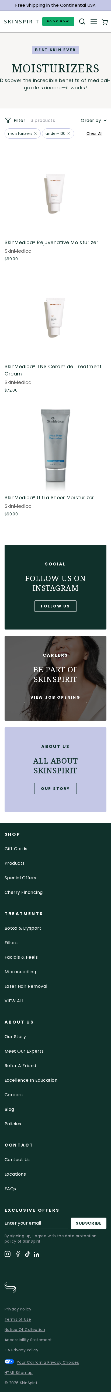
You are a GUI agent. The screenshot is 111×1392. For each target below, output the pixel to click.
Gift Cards (16, 849)
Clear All (94, 133)
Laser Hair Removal (26, 986)
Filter (19, 120)
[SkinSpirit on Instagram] (8, 1255)
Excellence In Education (31, 1080)
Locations (15, 1174)
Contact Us (17, 1160)
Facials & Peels (21, 957)
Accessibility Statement (28, 1339)
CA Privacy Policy (21, 1350)
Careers (14, 1095)
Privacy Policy (18, 1309)
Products (15, 863)
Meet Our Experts (24, 1051)
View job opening (55, 697)
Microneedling (20, 972)
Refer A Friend (20, 1066)
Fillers (11, 943)
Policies (13, 1124)
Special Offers (20, 878)
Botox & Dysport (23, 928)
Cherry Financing (24, 892)
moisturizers (20, 133)
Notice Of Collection (25, 1329)
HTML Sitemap (19, 1372)
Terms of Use (18, 1319)
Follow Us (55, 606)
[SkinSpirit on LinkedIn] (36, 1255)
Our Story (55, 788)
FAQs (10, 1189)
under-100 (56, 133)
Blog (9, 1109)
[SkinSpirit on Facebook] (18, 1254)
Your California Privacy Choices (48, 1362)
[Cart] (104, 21)
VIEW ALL (14, 1001)
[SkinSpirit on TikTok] (27, 1255)
